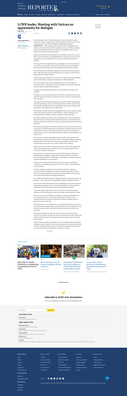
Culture (37, 14)
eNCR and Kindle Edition (64, 367)
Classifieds (20, 385)
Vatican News (46, 256)
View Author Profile (21, 32)
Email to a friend (78, 33)
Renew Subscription (63, 360)
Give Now (43, 357)
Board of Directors (98, 367)
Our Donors (44, 370)
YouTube (57, 378)
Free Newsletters (62, 365)
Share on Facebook (72, 33)
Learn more (24, 47)
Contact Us (79, 357)
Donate (97, 14)
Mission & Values (98, 360)
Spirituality (52, 14)
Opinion (44, 14)
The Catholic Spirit (97, 271)
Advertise (20, 390)
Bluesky (48, 378)
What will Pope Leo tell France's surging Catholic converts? (51, 264)
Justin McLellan (44, 269)
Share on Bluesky (69, 33)
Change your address (81, 367)
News (25, 14)
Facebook (54, 378)
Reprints (78, 370)
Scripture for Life (22, 370)
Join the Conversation (22, 45)
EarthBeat (60, 14)
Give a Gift (61, 362)
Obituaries (20, 387)
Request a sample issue (64, 370)
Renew (102, 14)
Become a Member (45, 360)
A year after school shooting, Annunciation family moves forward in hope (97, 265)
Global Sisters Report (72, 14)
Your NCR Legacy (45, 367)
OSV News (76, 271)
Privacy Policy (97, 362)
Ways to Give (44, 365)
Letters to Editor (80, 365)
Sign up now (103, 8)
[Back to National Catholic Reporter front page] (38, 8)
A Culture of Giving (46, 362)
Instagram (60, 378)
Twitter (51, 378)
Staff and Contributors (99, 365)
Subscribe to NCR (62, 357)
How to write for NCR (81, 360)
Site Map (64, 383)
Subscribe (107, 14)
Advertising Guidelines (45, 383)
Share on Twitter (75, 33)
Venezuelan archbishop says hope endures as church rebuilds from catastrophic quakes (72, 265)
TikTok (63, 378)
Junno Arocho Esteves (68, 271)
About (95, 357)
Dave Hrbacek (90, 271)
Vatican (31, 14)
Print (81, 33)
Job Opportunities (80, 362)
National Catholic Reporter (107, 378)
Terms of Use (52, 383)
